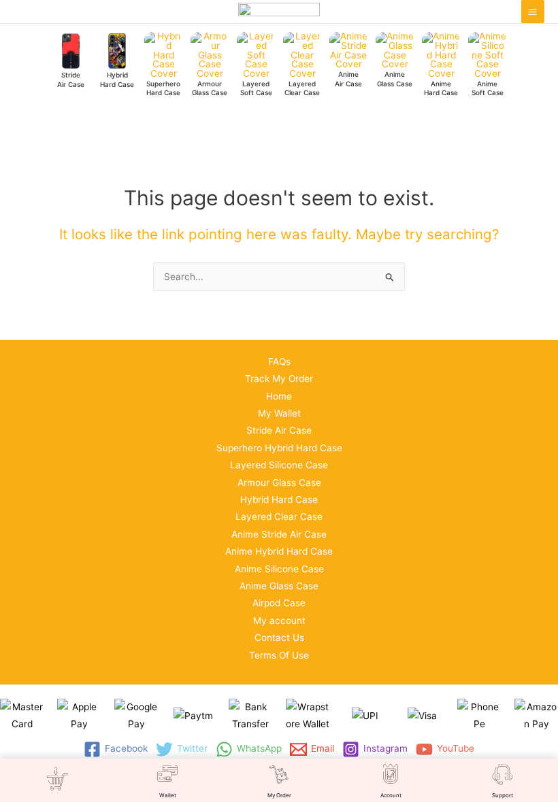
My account (279, 620)
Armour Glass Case (279, 482)
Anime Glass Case (279, 585)
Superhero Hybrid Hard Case (279, 447)
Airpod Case (279, 602)
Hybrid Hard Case (279, 499)
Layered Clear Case (279, 516)
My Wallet (279, 413)
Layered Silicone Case (279, 464)
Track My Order (279, 378)
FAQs (279, 361)
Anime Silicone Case (279, 568)
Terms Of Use (279, 655)
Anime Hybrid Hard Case (279, 551)
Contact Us (279, 637)
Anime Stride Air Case (279, 534)
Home (279, 396)
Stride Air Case (279, 430)
